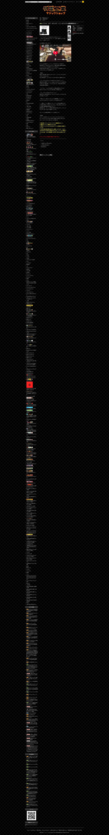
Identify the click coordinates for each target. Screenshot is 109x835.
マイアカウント (33, 830)
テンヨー (27, 87)
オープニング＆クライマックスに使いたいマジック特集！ (31, 453)
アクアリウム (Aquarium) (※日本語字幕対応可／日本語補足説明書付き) (31, 610)
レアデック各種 (29, 462)
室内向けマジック (45, 17)
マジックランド (29, 92)
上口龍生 (27, 244)
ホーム (28, 830)
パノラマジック (29, 76)
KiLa (27, 247)
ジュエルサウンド (29, 90)
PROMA (27, 67)
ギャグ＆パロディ (29, 55)
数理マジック (28, 567)
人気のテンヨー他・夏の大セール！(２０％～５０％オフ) (31, 405)
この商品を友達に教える (45, 144)
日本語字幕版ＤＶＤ (29, 371)
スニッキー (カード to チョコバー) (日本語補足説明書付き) (31, 659)
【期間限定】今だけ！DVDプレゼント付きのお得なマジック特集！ (31, 546)
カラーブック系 (29, 553)
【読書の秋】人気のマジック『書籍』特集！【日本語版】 (31, 430)
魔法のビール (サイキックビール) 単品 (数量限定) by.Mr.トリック (32, 784)
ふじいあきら (28, 262)
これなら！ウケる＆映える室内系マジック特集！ (31, 492)
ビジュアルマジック (29, 288)
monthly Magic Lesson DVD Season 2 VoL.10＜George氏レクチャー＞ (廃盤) (31, 710)
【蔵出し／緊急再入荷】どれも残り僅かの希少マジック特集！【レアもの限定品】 (31, 168)
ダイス (44, 20)
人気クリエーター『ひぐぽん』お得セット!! (31, 298)
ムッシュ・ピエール (29, 275)
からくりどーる (29, 245)
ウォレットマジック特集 (30, 396)
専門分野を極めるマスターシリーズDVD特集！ (31, 315)
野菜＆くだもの (29, 206)
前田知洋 (27, 269)
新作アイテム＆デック (30, 354)
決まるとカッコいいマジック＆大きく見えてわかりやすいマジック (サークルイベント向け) (31, 577)
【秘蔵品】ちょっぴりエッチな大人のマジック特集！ (31, 164)
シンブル (27, 569)
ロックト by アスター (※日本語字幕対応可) (31, 614)
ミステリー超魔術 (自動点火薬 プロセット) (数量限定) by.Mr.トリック (32, 703)
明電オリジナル (29, 58)
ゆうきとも (28, 277)
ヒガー (27, 261)
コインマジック (29, 33)
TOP (40, 17)
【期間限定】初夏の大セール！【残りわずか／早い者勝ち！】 (31, 182)
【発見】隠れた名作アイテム (31, 463)
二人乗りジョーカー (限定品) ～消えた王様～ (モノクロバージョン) (32, 678)
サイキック (28, 290)
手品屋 (27, 86)
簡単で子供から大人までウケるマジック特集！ (31, 558)
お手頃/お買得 (28, 117)
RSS (78, 830)
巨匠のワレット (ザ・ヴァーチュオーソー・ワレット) (32, 628)
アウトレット (28, 196)
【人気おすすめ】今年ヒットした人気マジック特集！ (31, 542)
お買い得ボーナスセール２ (31, 376)
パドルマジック (29, 53)
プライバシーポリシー (45, 830)
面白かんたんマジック (30, 84)
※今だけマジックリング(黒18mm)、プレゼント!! (31, 389)
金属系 (27, 118)
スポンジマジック (29, 48)
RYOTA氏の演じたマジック (31, 296)
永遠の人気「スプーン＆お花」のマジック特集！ (31, 449)
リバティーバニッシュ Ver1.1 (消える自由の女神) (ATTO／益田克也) (31, 798)
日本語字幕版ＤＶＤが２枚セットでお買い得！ (31, 426)
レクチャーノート (29, 229)
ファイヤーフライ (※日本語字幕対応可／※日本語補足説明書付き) (32, 689)
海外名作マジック (29, 317)
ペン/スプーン (28, 107)
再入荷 (27, 21)
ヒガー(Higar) (28, 65)
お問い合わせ (39, 830)
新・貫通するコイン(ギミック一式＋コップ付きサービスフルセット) (32, 805)
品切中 (27, 602)
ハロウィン (28, 201)
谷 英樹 (27, 254)
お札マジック (28, 35)
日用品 (27, 220)
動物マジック (28, 319)
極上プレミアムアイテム (30, 460)
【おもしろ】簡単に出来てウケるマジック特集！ (31, 501)
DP (26, 101)
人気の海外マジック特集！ (31, 506)
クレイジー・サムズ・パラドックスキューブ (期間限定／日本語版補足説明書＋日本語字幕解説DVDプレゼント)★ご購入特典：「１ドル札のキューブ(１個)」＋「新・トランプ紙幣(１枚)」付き (32, 653)
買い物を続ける (43, 146)
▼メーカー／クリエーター (31, 238)
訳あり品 (27, 583)
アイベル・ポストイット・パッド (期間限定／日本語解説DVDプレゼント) (31, 700)
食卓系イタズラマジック (30, 302)
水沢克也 (27, 272)
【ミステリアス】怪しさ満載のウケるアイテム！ (31, 486)
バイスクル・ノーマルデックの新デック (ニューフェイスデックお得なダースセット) (31, 531)
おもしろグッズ (29, 285)
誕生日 (27, 566)
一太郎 (27, 241)
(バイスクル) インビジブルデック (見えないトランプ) (32, 802)
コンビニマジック (29, 41)
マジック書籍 (28, 227)
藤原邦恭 (27, 264)
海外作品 (27, 100)
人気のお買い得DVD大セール (31, 604)
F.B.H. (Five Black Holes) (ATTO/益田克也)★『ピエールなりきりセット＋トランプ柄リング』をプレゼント (32, 742)
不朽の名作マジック (29, 373)
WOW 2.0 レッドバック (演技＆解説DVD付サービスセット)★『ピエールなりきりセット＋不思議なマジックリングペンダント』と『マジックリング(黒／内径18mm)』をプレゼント (32, 748)
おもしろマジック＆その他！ (31, 178)
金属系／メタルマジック (30, 39)
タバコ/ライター (29, 112)
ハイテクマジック (29, 152)
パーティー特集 (29, 209)
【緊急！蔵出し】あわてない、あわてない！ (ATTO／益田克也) (31, 674)
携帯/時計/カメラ (29, 111)
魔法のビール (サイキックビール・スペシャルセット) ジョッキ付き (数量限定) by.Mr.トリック (32, 780)
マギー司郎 (28, 270)
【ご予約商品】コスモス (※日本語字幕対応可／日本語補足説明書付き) (31, 634)
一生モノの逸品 (29, 380)
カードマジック (29, 31)
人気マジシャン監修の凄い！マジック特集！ (31, 504)
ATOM (81, 830)
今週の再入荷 (45, 18)
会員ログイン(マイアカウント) (69, 1)
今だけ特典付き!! (29, 205)
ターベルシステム (29, 324)
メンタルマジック (29, 45)
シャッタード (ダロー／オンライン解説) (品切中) (32, 727)
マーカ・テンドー (29, 267)
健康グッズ (28, 308)
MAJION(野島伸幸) (29, 68)
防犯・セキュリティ (29, 128)
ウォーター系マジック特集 (31, 408)
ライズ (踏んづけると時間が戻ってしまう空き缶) (32, 641)
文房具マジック (29, 56)
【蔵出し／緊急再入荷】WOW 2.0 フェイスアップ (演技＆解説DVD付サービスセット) (31, 731)
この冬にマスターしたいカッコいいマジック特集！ (31, 556)
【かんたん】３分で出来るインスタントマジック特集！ (31, 364)
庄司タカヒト (28, 251)
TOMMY (27, 258)
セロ (27, 253)
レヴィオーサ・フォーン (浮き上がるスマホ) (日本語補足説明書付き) (31, 644)
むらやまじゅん (29, 73)
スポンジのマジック (29, 291)
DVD (27, 115)
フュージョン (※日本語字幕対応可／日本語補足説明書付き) (32, 620)
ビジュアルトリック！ (30, 466)
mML (27, 93)
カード (27, 25)
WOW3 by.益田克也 (29, 322)
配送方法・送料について (63, 830)
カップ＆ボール (29, 50)
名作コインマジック (29, 359)
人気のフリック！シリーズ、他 (31, 37)
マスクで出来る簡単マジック (31, 43)
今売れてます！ (29, 172)
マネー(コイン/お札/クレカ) (31, 26)
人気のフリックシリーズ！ (31, 482)
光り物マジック (29, 320)
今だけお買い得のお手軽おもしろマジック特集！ (31, 516)
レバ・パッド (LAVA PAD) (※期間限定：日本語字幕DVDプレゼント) (31, 637)
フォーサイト (28, 98)
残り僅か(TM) (28, 97)
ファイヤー (28, 224)
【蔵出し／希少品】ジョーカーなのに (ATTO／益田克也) (31, 724)
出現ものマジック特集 (30, 399)
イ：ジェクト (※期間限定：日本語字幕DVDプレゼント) (31, 631)
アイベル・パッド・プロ (33, 697)
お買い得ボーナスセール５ (31, 377)
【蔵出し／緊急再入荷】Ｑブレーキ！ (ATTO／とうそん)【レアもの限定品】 (31, 735)
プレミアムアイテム (29, 211)
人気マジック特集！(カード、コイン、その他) (31, 514)
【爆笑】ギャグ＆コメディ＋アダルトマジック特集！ (31, 334)
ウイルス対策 (28, 306)
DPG (27, 239)
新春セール (28, 348)
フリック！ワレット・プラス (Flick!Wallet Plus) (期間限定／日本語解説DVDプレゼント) (32, 792)
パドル (27, 574)
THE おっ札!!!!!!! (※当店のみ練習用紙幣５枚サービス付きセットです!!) (32, 788)
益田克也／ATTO (29, 62)
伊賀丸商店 (28, 81)
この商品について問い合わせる (46, 143)
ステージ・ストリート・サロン (31, 28)
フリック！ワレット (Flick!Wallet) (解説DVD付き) (31, 795)
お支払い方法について (54, 830)
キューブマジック (29, 47)
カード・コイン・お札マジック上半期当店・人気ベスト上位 (31, 393)
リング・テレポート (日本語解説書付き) (31, 707)
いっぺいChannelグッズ (30, 203)
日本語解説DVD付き (29, 543)
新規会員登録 (59, 1)
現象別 (27, 278)
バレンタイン (28, 570)
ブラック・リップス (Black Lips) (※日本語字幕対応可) (31, 624)
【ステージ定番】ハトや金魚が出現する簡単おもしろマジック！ (31, 416)
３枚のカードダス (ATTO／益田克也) (31, 739)
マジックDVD (28, 59)
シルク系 (27, 552)
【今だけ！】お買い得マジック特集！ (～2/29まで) (31, 523)
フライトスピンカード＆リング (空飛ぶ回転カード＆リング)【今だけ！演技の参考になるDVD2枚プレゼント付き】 (31, 666)
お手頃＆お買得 (29, 176)
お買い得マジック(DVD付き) (31, 329)
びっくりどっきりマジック (31, 287)
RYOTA (27, 75)
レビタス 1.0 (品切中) (32, 713)
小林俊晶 (27, 250)
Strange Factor (29, 95)
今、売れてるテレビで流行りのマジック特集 (31, 215)
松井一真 (27, 72)
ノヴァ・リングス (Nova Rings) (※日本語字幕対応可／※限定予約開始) (31, 617)
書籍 (27, 123)
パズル (27, 114)
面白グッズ (28, 126)
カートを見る (80, 1)
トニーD (27, 256)
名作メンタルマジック (30, 352)
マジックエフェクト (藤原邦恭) (31, 70)
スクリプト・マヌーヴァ (30, 89)
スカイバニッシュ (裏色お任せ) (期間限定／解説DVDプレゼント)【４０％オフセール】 (32, 720)
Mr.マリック (28, 273)
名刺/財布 (28, 109)
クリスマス (28, 199)
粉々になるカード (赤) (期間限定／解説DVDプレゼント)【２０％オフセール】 (31, 671)
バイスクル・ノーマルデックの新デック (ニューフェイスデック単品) (31, 528)
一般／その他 (28, 106)
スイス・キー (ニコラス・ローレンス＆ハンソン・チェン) (32, 648)
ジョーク (27, 104)
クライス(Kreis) (29, 78)
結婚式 (27, 572)
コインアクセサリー (29, 122)
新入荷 (27, 20)
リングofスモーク (32, 714)
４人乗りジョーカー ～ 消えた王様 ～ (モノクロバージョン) (31, 685)
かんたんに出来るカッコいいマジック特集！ (31, 508)
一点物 (27, 300)
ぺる (27, 265)
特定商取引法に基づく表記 (72, 830)
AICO (27, 125)
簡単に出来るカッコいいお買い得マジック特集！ (31, 550)
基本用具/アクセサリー (30, 120)
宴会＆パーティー (29, 23)
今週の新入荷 (28, 139)
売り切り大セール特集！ (30, 525)
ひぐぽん (27, 64)
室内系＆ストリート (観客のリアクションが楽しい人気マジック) (31, 283)
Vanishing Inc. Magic (29, 103)
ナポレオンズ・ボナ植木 (30, 259)
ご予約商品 (28, 584)
